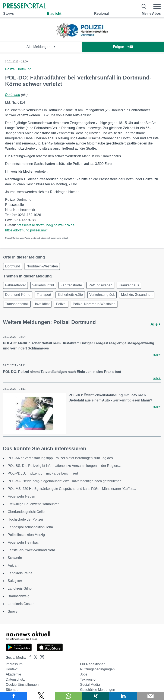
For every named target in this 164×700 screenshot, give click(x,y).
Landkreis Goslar (21, 604)
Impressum (14, 664)
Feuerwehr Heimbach (24, 542)
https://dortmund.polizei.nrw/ (26, 230)
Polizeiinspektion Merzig (26, 535)
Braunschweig (18, 596)
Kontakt (11, 669)
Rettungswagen (100, 285)
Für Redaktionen (92, 664)
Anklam (13, 565)
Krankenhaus (129, 285)
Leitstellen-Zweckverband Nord (31, 550)
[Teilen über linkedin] (123, 696)
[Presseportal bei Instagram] (40, 657)
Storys (8, 13)
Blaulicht (54, 13)
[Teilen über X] (41, 696)
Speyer (13, 611)
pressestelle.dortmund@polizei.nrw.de (46, 225)
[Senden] (150, 696)
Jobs (83, 674)
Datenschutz (15, 679)
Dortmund (12, 95)
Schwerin (15, 558)
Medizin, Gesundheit (136, 294)
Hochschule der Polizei (25, 519)
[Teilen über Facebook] (13, 696)
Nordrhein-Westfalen (42, 266)
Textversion (88, 679)
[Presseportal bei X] (34, 657)
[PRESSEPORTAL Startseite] (24, 6)
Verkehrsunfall (43, 285)
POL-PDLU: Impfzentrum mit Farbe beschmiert (43, 473)
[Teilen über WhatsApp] (68, 696)
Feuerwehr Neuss (21, 496)
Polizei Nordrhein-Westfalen (94, 304)
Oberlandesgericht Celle (26, 512)
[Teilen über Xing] (95, 696)
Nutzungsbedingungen (97, 669)
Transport (44, 294)
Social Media (90, 684)
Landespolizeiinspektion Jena (30, 527)
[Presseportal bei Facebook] (28, 657)
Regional (101, 13)
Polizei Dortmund (18, 69)
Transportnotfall (17, 304)
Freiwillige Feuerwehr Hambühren (34, 504)
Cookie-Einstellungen (22, 684)
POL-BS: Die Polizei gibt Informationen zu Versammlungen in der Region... (64, 466)
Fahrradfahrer (15, 285)
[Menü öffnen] (157, 6)
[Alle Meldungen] (82, 38)
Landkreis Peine (20, 573)
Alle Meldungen (38, 47)
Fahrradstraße (71, 285)
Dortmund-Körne (17, 294)
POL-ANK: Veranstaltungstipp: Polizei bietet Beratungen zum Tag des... (61, 458)
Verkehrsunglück (102, 294)
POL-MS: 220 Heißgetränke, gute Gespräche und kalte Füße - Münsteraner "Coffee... (72, 489)
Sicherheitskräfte (70, 294)
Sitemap (12, 689)
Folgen (118, 47)
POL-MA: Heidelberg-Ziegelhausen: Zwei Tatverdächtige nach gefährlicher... (65, 481)
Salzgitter (15, 581)
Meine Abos (151, 13)
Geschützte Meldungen (97, 689)
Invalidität (42, 304)
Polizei (61, 304)
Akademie (13, 674)
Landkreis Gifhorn (21, 588)
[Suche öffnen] (144, 6)
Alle (155, 324)
